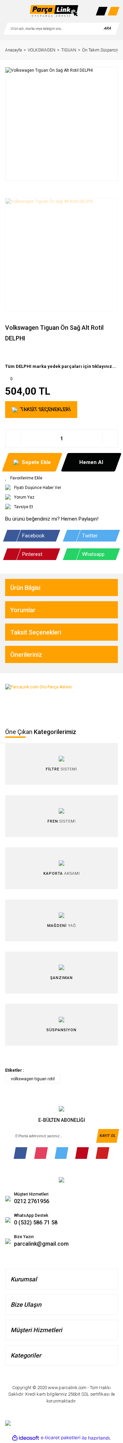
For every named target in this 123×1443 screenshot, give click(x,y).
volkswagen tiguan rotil (33, 1079)
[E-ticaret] (61, 1438)
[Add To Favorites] (61, 478)
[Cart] (113, 11)
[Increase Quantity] (110, 438)
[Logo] (54, 11)
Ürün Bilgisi (25, 587)
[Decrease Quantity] (13, 438)
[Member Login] (101, 11)
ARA (107, 28)
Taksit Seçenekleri (35, 632)
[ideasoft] (25, 1438)
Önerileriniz (26, 654)
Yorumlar (23, 610)
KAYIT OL (107, 1135)
